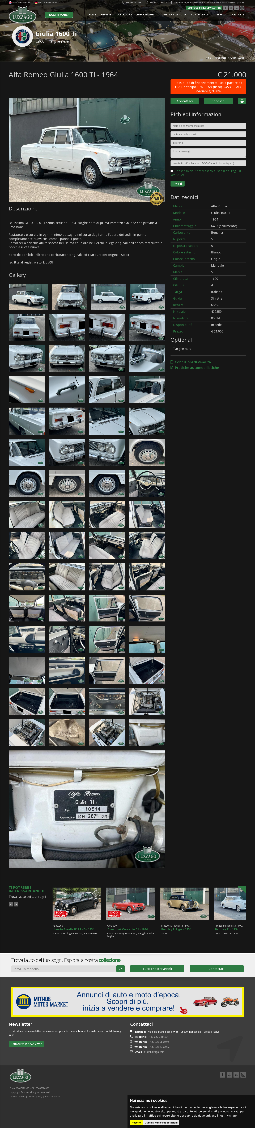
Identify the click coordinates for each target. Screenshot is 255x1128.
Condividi (218, 101)
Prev (11, 904)
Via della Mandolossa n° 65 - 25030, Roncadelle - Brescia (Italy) (208, 2)
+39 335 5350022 (159, 1046)
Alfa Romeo (220, 57)
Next (16, 904)
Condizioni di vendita (192, 362)
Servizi (221, 14)
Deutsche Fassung (48, 2)
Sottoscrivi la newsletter (204, 7)
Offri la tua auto (174, 14)
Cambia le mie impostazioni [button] (161, 1122)
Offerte (106, 14)
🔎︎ (120, 969)
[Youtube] (231, 8)
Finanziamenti (146, 14)
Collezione (124, 14)
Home (92, 14)
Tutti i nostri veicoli (157, 969)
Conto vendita (201, 14)
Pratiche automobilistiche (196, 367)
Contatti (237, 14)
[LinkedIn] (236, 8)
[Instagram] (242, 8)
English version (21, 2)
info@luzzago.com (154, 1051)
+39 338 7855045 (158, 2)
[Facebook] (225, 8)
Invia (176, 183)
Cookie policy (35, 1096)
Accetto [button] (136, 1122)
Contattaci (185, 101)
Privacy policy (52, 1096)
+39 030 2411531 (133, 2)
